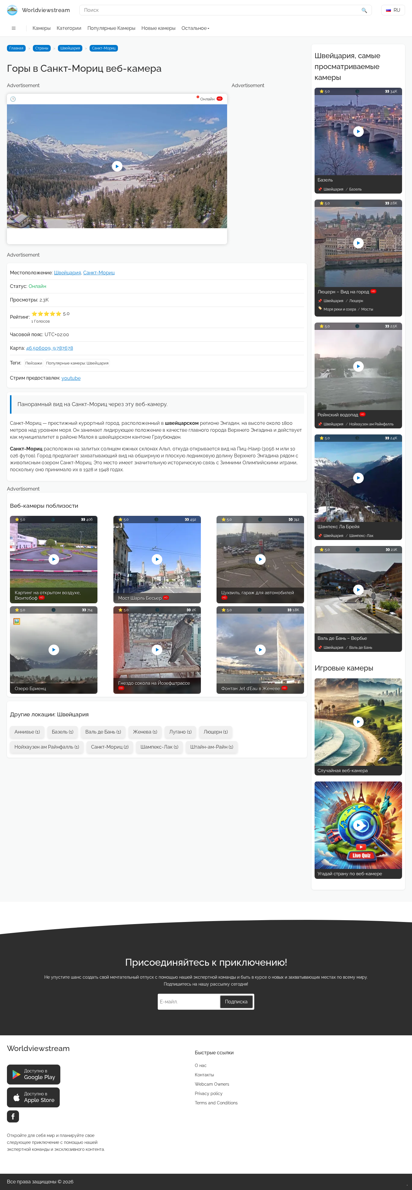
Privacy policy (209, 1093)
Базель (325, 180)
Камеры (42, 28)
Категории (69, 28)
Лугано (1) (180, 732)
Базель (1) (62, 732)
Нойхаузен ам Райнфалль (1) (46, 747)
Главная (16, 48)
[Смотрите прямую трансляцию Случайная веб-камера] (358, 764)
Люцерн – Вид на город (346, 292)
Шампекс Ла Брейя (339, 526)
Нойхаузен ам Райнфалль (371, 424)
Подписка (236, 1002)
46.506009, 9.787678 (49, 348)
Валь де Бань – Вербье (342, 638)
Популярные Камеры (111, 28)
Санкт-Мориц (104, 48)
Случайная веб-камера (343, 770)
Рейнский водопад (341, 415)
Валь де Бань (360, 648)
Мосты (367, 309)
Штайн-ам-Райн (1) (211, 747)
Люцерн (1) (216, 732)
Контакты (204, 1074)
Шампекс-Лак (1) (159, 747)
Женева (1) (145, 732)
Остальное (194, 28)
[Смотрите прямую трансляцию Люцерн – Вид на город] (358, 285)
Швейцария (70, 48)
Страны (41, 48)
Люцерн (356, 301)
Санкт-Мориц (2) (109, 747)
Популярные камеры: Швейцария (77, 363)
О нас (201, 1065)
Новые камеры (158, 28)
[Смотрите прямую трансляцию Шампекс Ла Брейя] (358, 520)
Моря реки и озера (340, 309)
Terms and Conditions (216, 1102)
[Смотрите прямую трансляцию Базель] (358, 173)
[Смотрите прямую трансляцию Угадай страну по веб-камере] (358, 867)
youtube (71, 378)
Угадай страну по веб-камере (350, 873)
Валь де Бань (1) (103, 732)
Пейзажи (33, 363)
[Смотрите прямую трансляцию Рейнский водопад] (358, 408)
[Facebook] (13, 1116)
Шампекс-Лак (361, 536)
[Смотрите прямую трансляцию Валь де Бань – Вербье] (358, 632)
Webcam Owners (212, 1084)
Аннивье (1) (27, 732)
